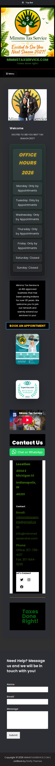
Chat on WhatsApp (30, 452)
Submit (13, 735)
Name (11, 684)
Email (11, 696)
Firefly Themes (34, 761)
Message (13, 709)
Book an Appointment (28, 326)
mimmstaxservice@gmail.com (27, 522)
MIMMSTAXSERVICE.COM (27, 59)
